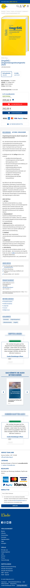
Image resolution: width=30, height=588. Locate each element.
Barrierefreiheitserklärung (14, 582)
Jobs (2, 554)
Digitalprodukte (5, 539)
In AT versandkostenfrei (8, 94)
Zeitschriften (4, 535)
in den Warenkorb (16, 112)
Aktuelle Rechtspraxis (7, 570)
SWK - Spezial (4, 572)
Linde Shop (12, 1)
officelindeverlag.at (7, 287)
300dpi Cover (6, 310)
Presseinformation (7, 301)
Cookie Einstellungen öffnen (15, 356)
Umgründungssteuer (15, 319)
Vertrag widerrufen (22, 585)
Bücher (3, 531)
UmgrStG (16, 322)
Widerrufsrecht (5, 583)
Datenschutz (13, 583)
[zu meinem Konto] (21, 6)
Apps (2, 541)
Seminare (3, 537)
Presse (3, 558)
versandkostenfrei (8, 267)
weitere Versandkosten (9, 465)
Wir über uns (4, 550)
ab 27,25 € (17, 74)
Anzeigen (3, 543)
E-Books (3, 533)
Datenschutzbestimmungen (19, 500)
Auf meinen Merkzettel (16, 124)
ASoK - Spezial (5, 574)
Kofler (2, 58)
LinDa (13, 253)
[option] (15, 392)
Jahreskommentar (7, 322)
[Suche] (18, 6)
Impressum (4, 582)
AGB (24, 582)
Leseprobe (5, 305)
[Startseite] (4, 6)
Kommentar (6, 319)
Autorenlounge (5, 560)
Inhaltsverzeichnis (7, 303)
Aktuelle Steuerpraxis (7, 568)
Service (3, 556)
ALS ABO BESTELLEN (16, 104)
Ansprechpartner (5, 552)
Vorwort (5, 308)
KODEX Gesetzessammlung (8, 566)
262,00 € (6, 74)
